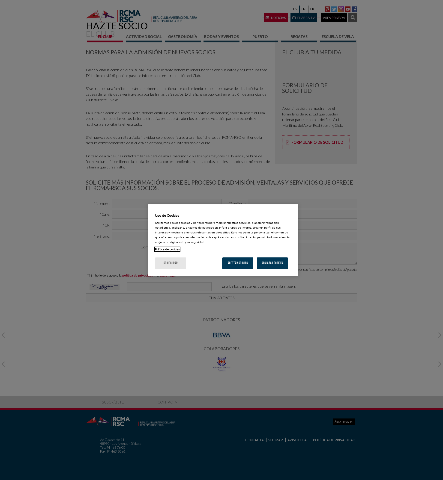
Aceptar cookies (238, 263)
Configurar (171, 263)
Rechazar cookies (272, 263)
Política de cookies (167, 249)
